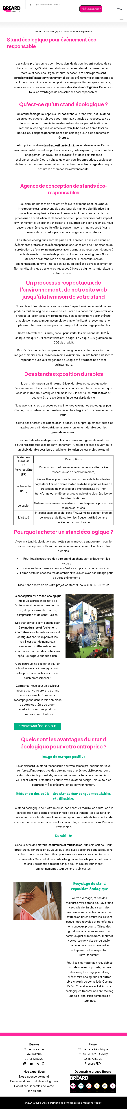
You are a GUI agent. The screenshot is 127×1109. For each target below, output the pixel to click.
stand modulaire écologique (34, 668)
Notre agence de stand (34, 1077)
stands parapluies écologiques (55, 817)
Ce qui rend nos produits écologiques (34, 1081)
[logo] (11, 7)
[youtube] (31, 1063)
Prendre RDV (93, 1064)
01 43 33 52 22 (34, 1059)
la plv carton (82, 869)
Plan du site (34, 1091)
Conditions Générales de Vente (34, 1086)
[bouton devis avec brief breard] (91, 6)
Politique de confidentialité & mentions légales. (76, 1102)
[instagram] (24, 1063)
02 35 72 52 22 (93, 1059)
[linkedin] (37, 1063)
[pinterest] (43, 1063)
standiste (104, 82)
